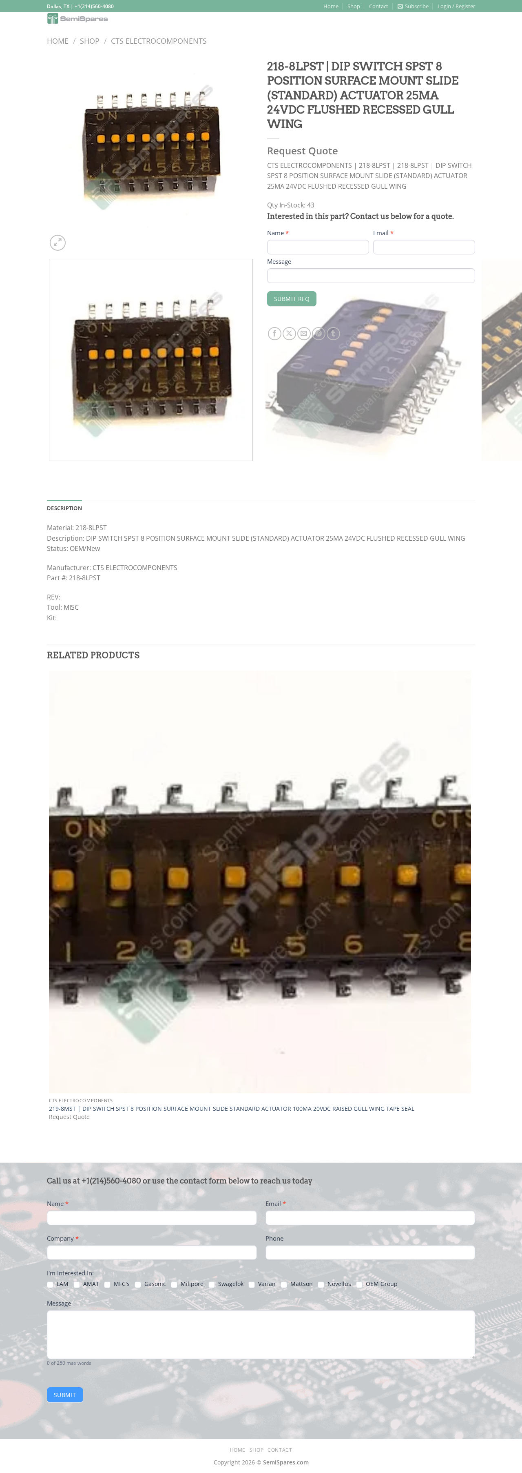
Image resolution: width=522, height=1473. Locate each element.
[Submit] (466, 19)
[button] (413, 6)
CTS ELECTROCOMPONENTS (159, 41)
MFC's (121, 1284)
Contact (378, 6)
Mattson (301, 1284)
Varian (266, 1284)
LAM (62, 1284)
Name (278, 233)
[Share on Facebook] (274, 334)
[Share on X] (289, 334)
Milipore (191, 1284)
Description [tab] (64, 508)
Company (63, 1238)
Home (330, 6)
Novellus (338, 1284)
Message (279, 261)
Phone (274, 1238)
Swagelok (230, 1284)
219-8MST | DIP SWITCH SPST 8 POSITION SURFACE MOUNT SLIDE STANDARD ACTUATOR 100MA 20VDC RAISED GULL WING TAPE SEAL (231, 1108)
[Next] (77, 238)
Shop (353, 6)
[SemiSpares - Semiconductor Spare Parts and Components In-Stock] (117, 18)
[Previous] (51, 469)
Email (383, 233)
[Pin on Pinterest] (318, 334)
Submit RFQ (292, 299)
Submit (65, 1395)
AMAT (90, 1284)
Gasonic (154, 1284)
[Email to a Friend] (304, 334)
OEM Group (381, 1284)
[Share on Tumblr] (333, 334)
